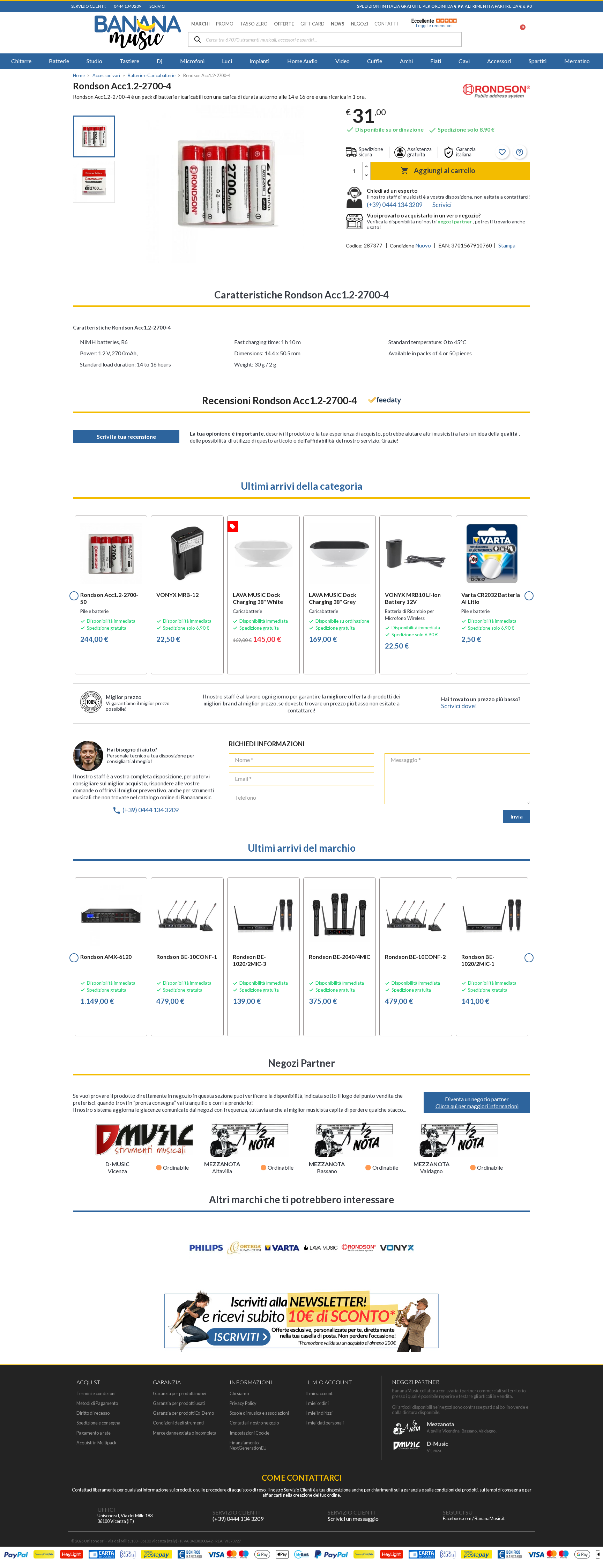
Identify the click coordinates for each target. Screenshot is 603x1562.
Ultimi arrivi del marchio (302, 848)
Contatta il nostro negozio (254, 1423)
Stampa (506, 245)
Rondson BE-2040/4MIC (339, 956)
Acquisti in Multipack (96, 1442)
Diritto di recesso (93, 1413)
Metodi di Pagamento (97, 1403)
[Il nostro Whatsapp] (313, 1515)
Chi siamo (239, 1393)
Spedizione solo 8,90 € (461, 129)
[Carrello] (518, 32)
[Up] (366, 166)
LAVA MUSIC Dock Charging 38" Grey (332, 598)
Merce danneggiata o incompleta (184, 1433)
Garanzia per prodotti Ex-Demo (183, 1413)
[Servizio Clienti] (198, 1515)
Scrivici (156, 6)
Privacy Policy (243, 1403)
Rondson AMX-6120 (106, 956)
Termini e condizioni (96, 1393)
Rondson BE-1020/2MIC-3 (249, 960)
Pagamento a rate (93, 1433)
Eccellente (432, 23)
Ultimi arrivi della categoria (302, 486)
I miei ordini (317, 1403)
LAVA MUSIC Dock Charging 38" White (258, 598)
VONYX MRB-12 (177, 594)
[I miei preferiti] (483, 32)
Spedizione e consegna (98, 1423)
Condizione (402, 246)
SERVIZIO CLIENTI (236, 1512)
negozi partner (455, 221)
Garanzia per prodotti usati (179, 1403)
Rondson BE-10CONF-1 (186, 956)
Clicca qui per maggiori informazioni (477, 1106)
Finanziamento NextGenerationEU (248, 1445)
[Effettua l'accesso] (502, 32)
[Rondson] (496, 92)
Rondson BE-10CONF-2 (415, 956)
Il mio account (319, 1393)
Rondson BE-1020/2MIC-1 (477, 960)
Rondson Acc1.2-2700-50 (109, 598)
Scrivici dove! (459, 706)
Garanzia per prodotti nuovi (179, 1393)
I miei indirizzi (319, 1413)
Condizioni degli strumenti (178, 1423)
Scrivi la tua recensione (126, 436)
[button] (200, 24)
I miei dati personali (325, 1423)
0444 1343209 (126, 6)
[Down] (366, 175)
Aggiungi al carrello (438, 170)
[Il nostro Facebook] (429, 1515)
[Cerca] (197, 40)
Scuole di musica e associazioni (259, 1413)
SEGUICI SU (457, 1512)
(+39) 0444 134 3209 (145, 810)
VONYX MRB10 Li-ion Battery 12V (413, 598)
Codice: (354, 246)
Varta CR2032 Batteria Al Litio (490, 598)
